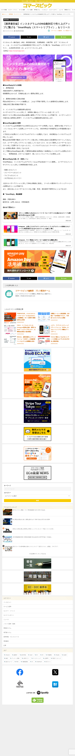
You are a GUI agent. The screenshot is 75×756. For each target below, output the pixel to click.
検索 (37, 500)
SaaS (31, 654)
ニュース (61, 9)
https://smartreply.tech (16, 51)
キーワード (7, 485)
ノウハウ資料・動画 (9, 623)
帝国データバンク (56, 658)
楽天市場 (23, 654)
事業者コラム (67, 9)
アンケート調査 (15, 658)
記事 (5, 645)
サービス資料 (22, 9)
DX (42, 654)
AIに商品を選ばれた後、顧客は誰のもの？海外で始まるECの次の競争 (31, 519)
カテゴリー (7, 492)
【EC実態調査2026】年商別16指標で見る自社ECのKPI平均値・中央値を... (32, 537)
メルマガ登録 (4, 9)
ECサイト (48, 661)
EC (37, 654)
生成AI (64, 654)
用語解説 (6, 641)
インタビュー (45, 9)
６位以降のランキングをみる (37, 553)
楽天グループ (9, 661)
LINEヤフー (26, 658)
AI (32, 661)
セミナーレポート (53, 9)
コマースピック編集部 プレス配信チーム (61, 30)
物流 (7, 658)
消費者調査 (25, 661)
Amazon (8, 654)
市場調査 (49, 654)
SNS (17, 661)
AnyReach (39, 661)
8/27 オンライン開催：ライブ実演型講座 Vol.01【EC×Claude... (29, 510)
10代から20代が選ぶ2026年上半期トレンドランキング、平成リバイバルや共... (33, 528)
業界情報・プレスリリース (11, 19)
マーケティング (37, 658)
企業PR (46, 658)
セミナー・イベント (12, 9)
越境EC (15, 654)
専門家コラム (37, 9)
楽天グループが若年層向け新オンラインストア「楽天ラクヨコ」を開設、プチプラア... (36, 546)
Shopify (57, 654)
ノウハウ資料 (30, 9)
